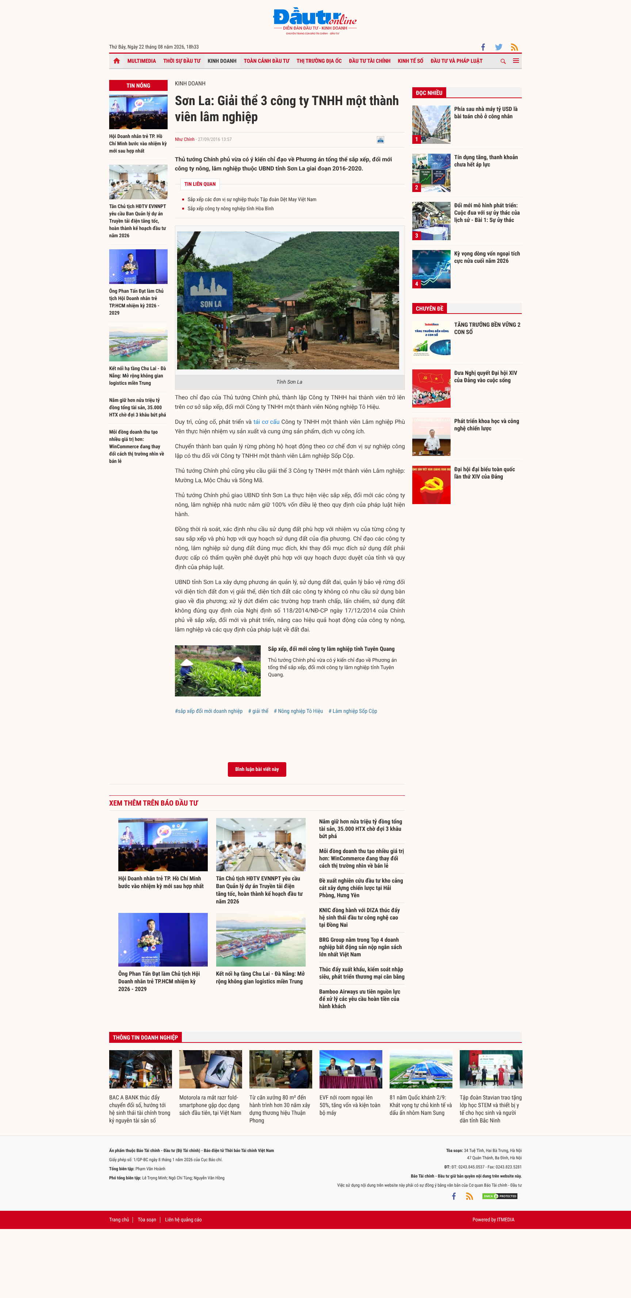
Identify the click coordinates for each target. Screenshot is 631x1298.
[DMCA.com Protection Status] (500, 1196)
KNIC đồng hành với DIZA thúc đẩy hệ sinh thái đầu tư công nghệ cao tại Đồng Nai (359, 917)
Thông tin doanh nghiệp (145, 1037)
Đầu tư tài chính (370, 61)
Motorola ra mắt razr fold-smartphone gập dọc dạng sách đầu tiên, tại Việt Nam (210, 1105)
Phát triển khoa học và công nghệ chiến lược (486, 425)
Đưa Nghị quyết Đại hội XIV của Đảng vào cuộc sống (485, 376)
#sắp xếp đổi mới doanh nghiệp (209, 711)
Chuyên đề (429, 308)
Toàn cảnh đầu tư (267, 61)
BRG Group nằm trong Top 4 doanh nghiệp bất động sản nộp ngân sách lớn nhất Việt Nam (360, 947)
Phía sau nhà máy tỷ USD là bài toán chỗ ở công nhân (486, 112)
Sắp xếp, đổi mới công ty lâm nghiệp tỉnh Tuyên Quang (331, 648)
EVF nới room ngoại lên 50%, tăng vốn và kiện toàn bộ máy (350, 1105)
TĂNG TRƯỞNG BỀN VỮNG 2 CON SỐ (487, 328)
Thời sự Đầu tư (181, 61)
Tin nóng (138, 85)
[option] (141, 1087)
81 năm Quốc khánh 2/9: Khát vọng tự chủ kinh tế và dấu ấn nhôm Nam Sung (421, 1105)
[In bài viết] (380, 139)
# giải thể (258, 711)
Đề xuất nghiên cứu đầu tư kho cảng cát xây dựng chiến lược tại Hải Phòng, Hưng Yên (361, 888)
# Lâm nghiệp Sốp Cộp (352, 711)
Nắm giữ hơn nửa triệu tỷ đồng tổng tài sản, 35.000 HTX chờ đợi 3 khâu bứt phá (137, 408)
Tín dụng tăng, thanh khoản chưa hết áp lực (486, 161)
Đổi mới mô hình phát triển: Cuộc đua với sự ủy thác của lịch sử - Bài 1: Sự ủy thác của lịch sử (487, 212)
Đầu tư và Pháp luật (456, 61)
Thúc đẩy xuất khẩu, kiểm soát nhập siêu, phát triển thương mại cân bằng (362, 973)
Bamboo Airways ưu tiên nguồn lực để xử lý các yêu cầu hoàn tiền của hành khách (359, 999)
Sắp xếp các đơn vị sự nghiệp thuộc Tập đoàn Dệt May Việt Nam (252, 200)
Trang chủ (119, 1220)
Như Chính (185, 139)
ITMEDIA (506, 1220)
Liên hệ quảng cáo (183, 1220)
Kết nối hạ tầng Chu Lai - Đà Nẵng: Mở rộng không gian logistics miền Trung (137, 376)
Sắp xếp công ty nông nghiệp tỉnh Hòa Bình (231, 209)
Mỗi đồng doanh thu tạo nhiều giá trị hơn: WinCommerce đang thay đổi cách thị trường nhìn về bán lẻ (136, 446)
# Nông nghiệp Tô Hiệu (298, 711)
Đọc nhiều (429, 92)
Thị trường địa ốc (319, 61)
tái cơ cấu (266, 421)
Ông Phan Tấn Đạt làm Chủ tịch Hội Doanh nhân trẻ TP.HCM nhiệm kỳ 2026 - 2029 (159, 981)
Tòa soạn (147, 1220)
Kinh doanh (222, 61)
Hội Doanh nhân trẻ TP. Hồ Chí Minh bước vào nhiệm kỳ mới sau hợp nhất (138, 144)
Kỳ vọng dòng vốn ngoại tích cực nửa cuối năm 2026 (487, 257)
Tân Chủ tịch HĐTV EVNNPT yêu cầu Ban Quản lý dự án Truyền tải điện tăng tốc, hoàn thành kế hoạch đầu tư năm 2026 (137, 221)
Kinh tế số (411, 61)
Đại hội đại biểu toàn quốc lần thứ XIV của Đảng (484, 473)
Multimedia (141, 61)
